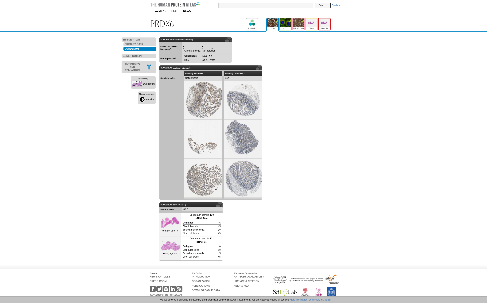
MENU (162, 11)
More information (298, 299)
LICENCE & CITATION (246, 281)
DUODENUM (132, 48)
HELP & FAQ (241, 285)
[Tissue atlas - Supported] (272, 19)
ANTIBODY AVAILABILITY (249, 276)
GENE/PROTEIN (132, 56)
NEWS (187, 11)
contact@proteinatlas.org (166, 294)
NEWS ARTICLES (160, 276)
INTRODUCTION (201, 276)
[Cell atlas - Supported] (285, 19)
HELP (174, 11)
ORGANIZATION (201, 281)
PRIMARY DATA (134, 44)
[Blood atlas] (324, 19)
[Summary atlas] (256, 19)
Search (322, 5)
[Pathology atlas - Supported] (298, 19)
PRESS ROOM (158, 281)
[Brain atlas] (311, 19)
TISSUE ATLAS (132, 39)
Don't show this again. (320, 299)
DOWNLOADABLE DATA (206, 290)
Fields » (336, 5)
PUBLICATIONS (201, 285)
